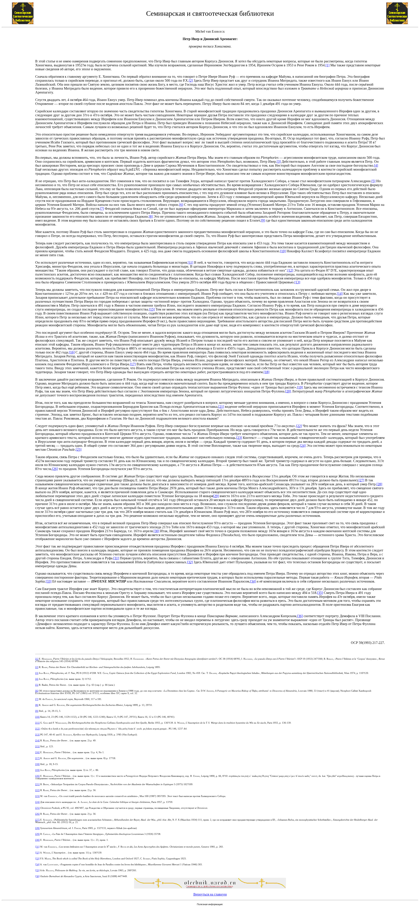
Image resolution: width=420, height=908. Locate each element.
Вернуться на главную (210, 894)
